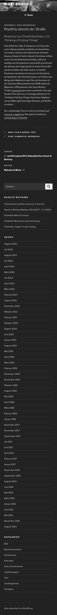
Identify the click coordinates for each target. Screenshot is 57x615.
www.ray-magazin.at (14, 114)
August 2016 (10, 481)
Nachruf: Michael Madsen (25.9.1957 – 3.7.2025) (27, 210)
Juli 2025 (8, 249)
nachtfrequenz (11, 572)
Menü (30, 15)
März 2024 (9, 272)
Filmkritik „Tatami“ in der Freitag (20, 227)
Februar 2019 (10, 368)
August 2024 (10, 255)
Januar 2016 (10, 504)
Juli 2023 (8, 278)
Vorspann (9, 589)
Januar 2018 (10, 419)
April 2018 (9, 402)
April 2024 (9, 266)
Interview (8, 561)
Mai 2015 (8, 515)
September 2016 (12, 476)
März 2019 (9, 362)
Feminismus (10, 555)
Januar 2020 (10, 340)
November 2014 (12, 521)
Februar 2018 (10, 413)
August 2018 (10, 391)
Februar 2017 (10, 459)
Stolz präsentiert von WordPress (18, 608)
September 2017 (12, 436)
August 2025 (10, 244)
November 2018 (12, 379)
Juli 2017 (8, 442)
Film (10, 136)
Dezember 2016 (12, 470)
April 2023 (9, 283)
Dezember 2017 (12, 425)
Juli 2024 (8, 261)
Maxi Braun (16, 4)
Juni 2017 (8, 447)
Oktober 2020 (11, 323)
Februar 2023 (10, 295)
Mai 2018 (8, 396)
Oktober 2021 (10, 312)
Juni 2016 (8, 487)
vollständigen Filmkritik (15, 118)
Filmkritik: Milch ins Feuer (16, 215)
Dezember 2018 (12, 374)
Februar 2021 (10, 317)
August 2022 (10, 300)
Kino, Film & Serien (19, 132)
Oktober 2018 (11, 385)
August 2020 (10, 329)
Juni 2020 (9, 334)
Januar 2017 (10, 464)
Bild (6, 544)
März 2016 (9, 498)
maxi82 (31, 25)
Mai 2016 (8, 492)
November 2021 (12, 306)
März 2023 (9, 289)
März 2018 (9, 408)
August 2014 (10, 526)
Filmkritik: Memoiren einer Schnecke (22, 221)
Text (33, 132)
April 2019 (9, 357)
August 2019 (10, 345)
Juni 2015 (8, 509)
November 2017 (12, 430)
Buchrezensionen (12, 549)
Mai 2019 (8, 351)
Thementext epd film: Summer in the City (24, 204)
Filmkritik (20, 136)
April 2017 (9, 453)
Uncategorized (11, 583)
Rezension (34, 136)
